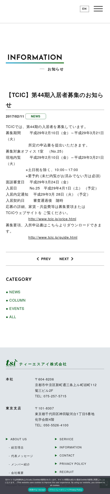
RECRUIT (67, 472)
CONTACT (67, 455)
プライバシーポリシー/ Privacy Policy (65, 490)
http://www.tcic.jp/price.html (52, 218)
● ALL (11, 316)
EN (84, 9)
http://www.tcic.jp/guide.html (52, 237)
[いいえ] (106, 485)
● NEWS (13, 291)
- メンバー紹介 (19, 464)
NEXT (64, 258)
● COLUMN (16, 300)
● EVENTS (15, 308)
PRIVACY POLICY (73, 464)
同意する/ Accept (37, 490)
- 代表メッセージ (21, 456)
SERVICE (67, 439)
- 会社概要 (16, 472)
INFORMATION (71, 447)
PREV (46, 258)
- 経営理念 (16, 447)
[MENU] (98, 8)
